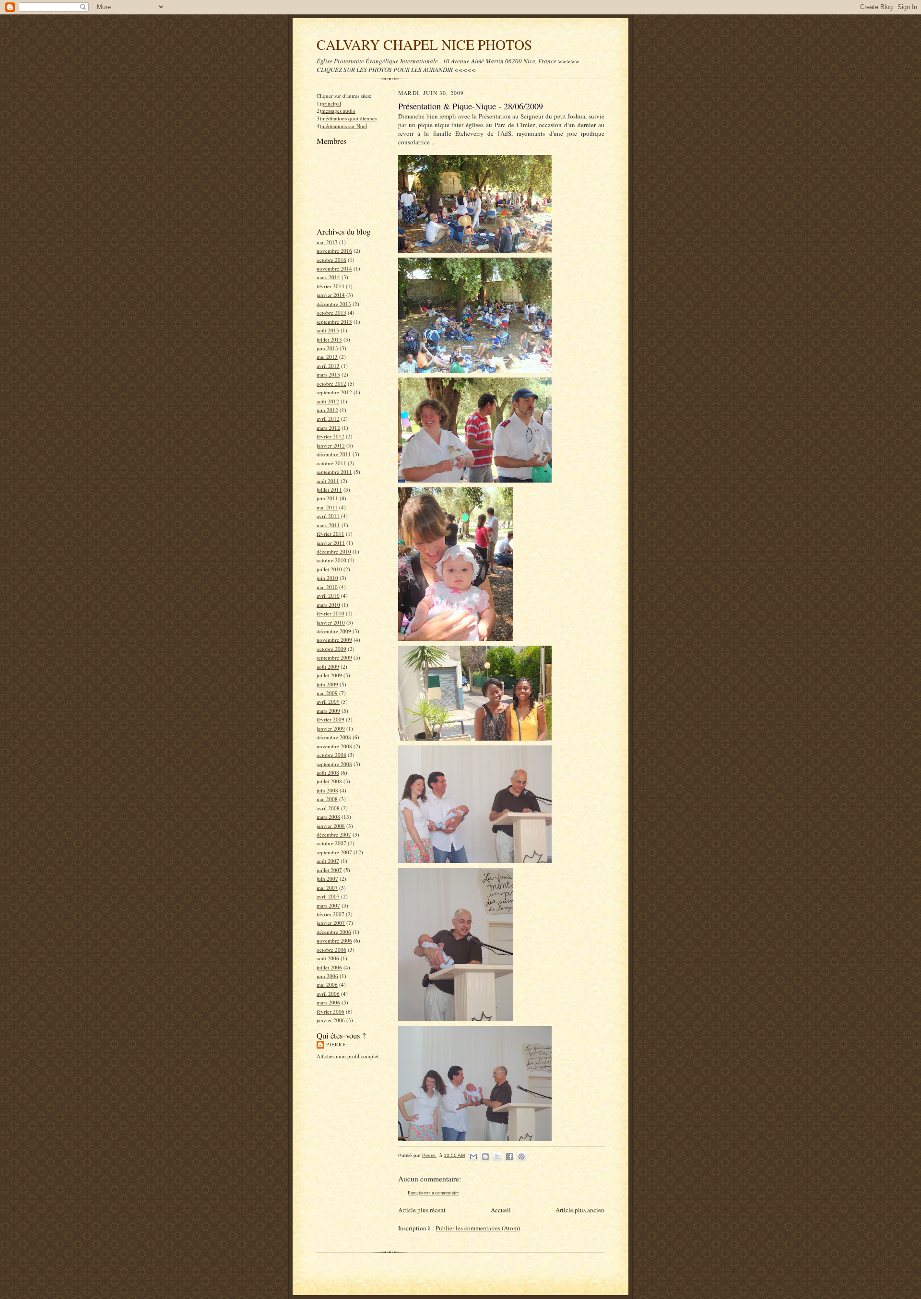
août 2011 (328, 480)
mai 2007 (327, 887)
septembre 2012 (334, 392)
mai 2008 (327, 799)
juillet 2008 (329, 781)
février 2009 (330, 719)
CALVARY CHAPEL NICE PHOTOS (424, 44)
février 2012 (330, 436)
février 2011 (330, 533)
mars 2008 (328, 816)
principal (331, 103)
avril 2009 (328, 701)
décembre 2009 (334, 631)
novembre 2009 (334, 639)
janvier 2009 (331, 728)
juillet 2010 (329, 569)
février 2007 (330, 914)
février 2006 (330, 1011)
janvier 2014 (331, 294)
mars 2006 (328, 1002)
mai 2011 (327, 507)
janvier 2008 (331, 825)
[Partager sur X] (497, 1156)
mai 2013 (327, 356)
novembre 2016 (334, 250)
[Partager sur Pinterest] (521, 1156)
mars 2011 (328, 525)
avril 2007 (328, 896)
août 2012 (328, 401)
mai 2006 (327, 984)
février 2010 (330, 613)
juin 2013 (327, 348)
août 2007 (328, 860)
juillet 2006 (329, 967)
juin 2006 (327, 976)
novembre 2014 (334, 268)
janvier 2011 (331, 542)
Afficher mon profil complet (347, 1056)
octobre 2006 (331, 949)
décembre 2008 (334, 737)
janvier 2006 (331, 1020)
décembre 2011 (334, 454)
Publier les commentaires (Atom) (478, 1228)
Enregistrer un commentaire (433, 1193)
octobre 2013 (331, 312)
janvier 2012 (331, 445)
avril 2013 (328, 365)
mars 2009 (328, 710)
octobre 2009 (331, 648)
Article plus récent (422, 1209)
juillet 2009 (329, 675)
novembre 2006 (334, 940)
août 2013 (328, 330)
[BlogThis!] (485, 1156)
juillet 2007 (329, 870)
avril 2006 (328, 993)
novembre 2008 (334, 746)
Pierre (336, 1044)
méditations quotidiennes (349, 118)
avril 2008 (328, 808)
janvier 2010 (331, 622)
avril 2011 (328, 516)
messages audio (338, 110)
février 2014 (330, 286)
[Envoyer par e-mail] (473, 1156)
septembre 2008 (334, 764)
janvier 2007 (331, 922)
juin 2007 (327, 878)
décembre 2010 (334, 551)
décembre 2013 (334, 303)
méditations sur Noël (344, 126)
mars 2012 (328, 427)
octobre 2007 (331, 843)
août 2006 (328, 958)
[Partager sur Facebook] (509, 1156)
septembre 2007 (334, 852)
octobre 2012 (331, 383)
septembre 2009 (334, 657)
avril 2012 (328, 418)
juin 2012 (327, 409)
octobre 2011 (331, 463)
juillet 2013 (329, 339)
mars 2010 (328, 604)
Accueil (501, 1209)
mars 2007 (328, 905)
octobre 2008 (331, 754)
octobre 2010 (331, 560)
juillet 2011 (329, 489)
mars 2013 (328, 374)
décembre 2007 (334, 834)
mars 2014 (328, 277)
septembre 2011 (334, 471)
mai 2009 (327, 693)
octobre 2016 (331, 259)
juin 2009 (327, 684)
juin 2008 (327, 790)
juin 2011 (327, 498)
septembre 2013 (334, 321)
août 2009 (328, 666)
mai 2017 (327, 242)
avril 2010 (328, 595)
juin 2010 (327, 577)
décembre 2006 (334, 931)
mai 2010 (327, 586)
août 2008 (328, 772)
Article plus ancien (579, 1209)
